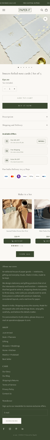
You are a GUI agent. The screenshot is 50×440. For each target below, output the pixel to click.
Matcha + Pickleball (10, 354)
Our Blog (6, 376)
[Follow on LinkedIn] (22, 429)
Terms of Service (9, 384)
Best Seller (6, 359)
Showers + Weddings (11, 346)
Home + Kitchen (9, 350)
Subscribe (12, 421)
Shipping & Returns (10, 380)
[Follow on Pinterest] (16, 429)
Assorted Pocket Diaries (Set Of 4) (17, 231)
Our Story (6, 371)
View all (25, 254)
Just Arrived (7, 332)
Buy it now (25, 106)
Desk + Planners (9, 337)
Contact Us (7, 393)
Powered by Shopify (31, 435)
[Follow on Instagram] (10, 429)
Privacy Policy (8, 389)
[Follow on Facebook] (3, 429)
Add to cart (25, 98)
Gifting (5, 341)
